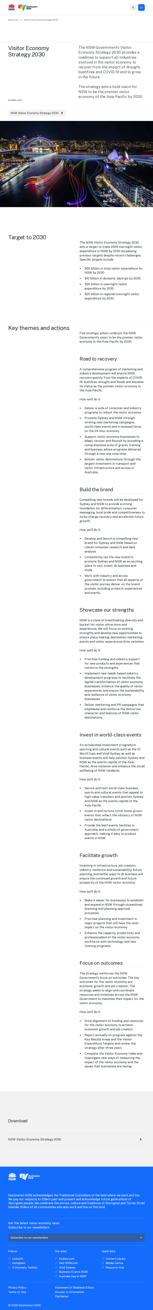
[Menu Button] (141, 7)
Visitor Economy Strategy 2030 (41, 20)
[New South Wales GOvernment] (11, 7)
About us (13, 20)
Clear (130, 7)
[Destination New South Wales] (29, 7)
